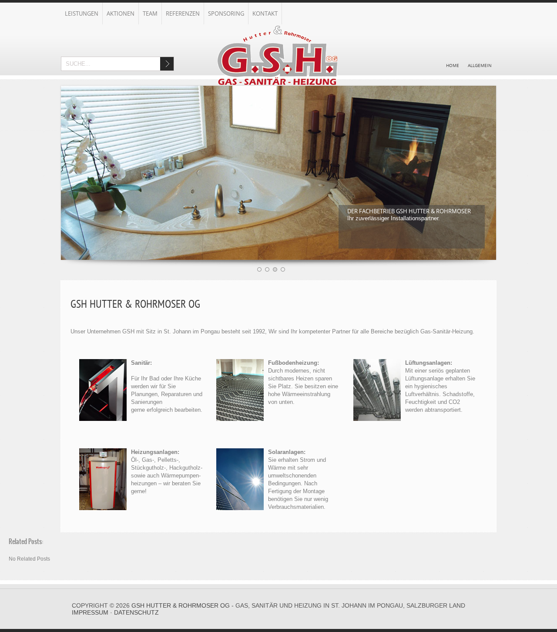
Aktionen (120, 13)
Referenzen (183, 13)
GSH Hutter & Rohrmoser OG (180, 605)
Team (150, 13)
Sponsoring (226, 13)
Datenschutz (136, 612)
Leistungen (81, 13)
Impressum (90, 612)
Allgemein (480, 65)
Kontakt (265, 13)
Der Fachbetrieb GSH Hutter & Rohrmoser (409, 211)
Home (452, 65)
